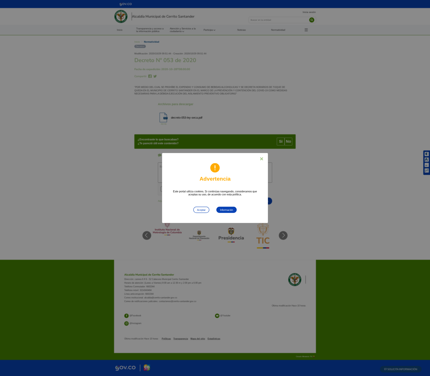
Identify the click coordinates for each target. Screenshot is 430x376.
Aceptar (201, 209)
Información (226, 209)
